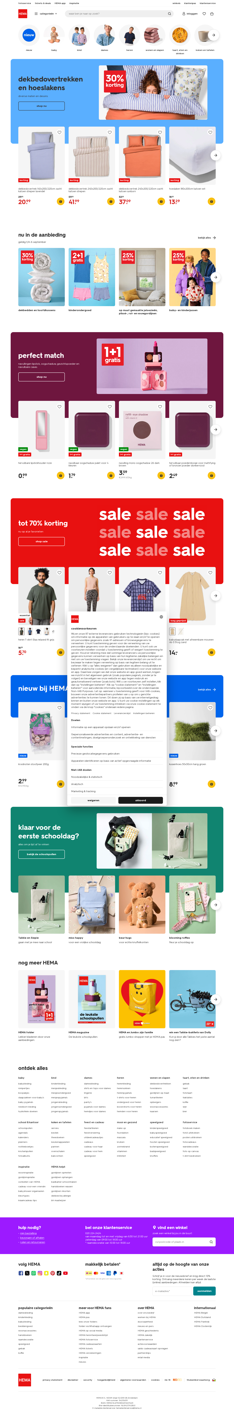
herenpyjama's (124, 1093)
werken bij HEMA (147, 1317)
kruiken (120, 1142)
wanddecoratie (191, 1146)
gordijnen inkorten (60, 1191)
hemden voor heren (127, 1111)
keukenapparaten (60, 1142)
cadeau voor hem (93, 1151)
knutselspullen (25, 1151)
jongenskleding (59, 1102)
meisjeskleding (58, 1088)
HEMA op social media (90, 1330)
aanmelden (204, 1290)
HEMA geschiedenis (148, 1330)
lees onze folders (88, 1321)
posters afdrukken (192, 1137)
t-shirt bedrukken (192, 1156)
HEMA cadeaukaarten (90, 1344)
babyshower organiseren (31, 1191)
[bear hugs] (142, 910)
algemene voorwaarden (133, 1380)
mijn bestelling (28, 1233)
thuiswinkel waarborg (198, 1380)
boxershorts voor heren (129, 1106)
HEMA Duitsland (202, 1317)
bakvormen (57, 1156)
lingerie (88, 1093)
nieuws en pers (145, 1326)
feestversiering (92, 1132)
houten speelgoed (160, 1142)
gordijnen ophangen (62, 1177)
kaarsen (154, 1111)
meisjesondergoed (61, 1093)
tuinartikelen (156, 1097)
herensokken (123, 1088)
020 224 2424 (93, 1233)
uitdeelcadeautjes (93, 1137)
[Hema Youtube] (65, 1273)
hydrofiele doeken (28, 1111)
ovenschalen (58, 1151)
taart (185, 1088)
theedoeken (57, 1137)
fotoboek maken (191, 1128)
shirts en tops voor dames (97, 1088)
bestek (54, 1132)
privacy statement (52, 1380)
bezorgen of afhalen (32, 1237)
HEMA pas (84, 1317)
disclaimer (72, 1380)
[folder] (41, 1006)
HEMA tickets (86, 1348)
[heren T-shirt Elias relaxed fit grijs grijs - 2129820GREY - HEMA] (21, 631)
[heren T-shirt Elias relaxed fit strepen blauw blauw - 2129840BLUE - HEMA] (30, 631)
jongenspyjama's (59, 1111)
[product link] (41, 156)
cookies (155, 1380)
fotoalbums (24, 1156)
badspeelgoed (158, 1151)
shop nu (117, 101)
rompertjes (23, 1088)
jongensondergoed (61, 1106)
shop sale (117, 541)
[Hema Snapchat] (46, 1273)
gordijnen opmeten (61, 1172)
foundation (122, 1132)
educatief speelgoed (161, 1137)
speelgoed (90, 1156)
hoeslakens (156, 1088)
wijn (185, 1106)
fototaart (187, 1093)
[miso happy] (92, 910)
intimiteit (121, 1156)
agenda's (23, 1132)
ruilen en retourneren (32, 1242)
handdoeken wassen (62, 1186)
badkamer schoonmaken (64, 1182)
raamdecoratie (25, 1339)
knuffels (154, 1156)
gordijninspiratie (26, 1177)
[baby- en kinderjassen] (192, 282)
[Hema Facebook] (21, 1273)
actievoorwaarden (147, 1344)
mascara (121, 1137)
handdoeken (25, 1335)
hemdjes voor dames (95, 1111)
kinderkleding (58, 1083)
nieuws (82, 1362)
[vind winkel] (211, 1242)
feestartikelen (91, 1128)
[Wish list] (204, 14)
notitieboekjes (25, 1146)
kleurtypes (23, 1195)
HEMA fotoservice (88, 1339)
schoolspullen (25, 1128)
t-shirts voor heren (126, 1097)
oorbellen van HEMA (29, 1182)
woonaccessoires (159, 1106)
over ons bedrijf (146, 1312)
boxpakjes (23, 1093)
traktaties (187, 1097)
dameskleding (91, 1083)
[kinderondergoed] (92, 282)
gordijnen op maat (159, 1093)
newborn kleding (27, 1106)
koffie (185, 1102)
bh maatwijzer (58, 1200)
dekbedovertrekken (160, 1083)
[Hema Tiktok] (59, 1273)
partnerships (144, 1353)
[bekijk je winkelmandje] (212, 14)
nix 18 (167, 1380)
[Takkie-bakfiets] (192, 1006)
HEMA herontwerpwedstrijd (93, 1335)
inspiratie (83, 1357)
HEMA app (84, 1312)
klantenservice (145, 1339)
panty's (87, 1102)
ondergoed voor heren (129, 1102)
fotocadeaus (189, 1142)
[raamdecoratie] (142, 282)
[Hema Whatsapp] (33, 1273)
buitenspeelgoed (159, 1146)
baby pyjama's (25, 1102)
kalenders (23, 1137)
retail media (144, 1357)
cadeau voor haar (93, 1146)
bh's (86, 1097)
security (87, 1380)
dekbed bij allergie (61, 1195)
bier (185, 1111)
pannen (55, 1146)
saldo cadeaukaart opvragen (153, 1348)
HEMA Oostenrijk (203, 1326)
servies (55, 1128)
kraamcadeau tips (27, 1200)
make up (121, 1128)
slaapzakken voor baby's (31, 1097)
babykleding (24, 1083)
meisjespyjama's (59, 1097)
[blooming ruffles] (192, 910)
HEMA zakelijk (145, 1335)
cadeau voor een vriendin (32, 1186)
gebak (186, 1083)
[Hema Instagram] (40, 1273)
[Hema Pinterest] (52, 1273)
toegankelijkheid (106, 1380)
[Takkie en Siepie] (41, 910)
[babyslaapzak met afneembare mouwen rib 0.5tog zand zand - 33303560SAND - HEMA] (172, 631)
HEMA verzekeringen (90, 1353)
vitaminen (122, 1151)
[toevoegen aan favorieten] (59, 132)
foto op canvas (191, 1151)
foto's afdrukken (191, 1132)
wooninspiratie (25, 1172)
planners (22, 1142)
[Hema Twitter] (27, 1273)
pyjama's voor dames (95, 1106)
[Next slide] (216, 155)
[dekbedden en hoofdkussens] (41, 282)
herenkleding (124, 1083)
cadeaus (88, 1142)
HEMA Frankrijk (201, 1321)
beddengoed (25, 1326)
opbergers (155, 1102)
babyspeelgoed (158, 1132)
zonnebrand (123, 1146)
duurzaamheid (145, 1321)
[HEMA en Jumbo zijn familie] (142, 1006)
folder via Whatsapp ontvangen (95, 1326)
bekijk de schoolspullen (117, 850)
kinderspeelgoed (159, 1128)
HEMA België (201, 1312)
